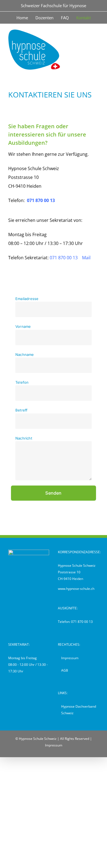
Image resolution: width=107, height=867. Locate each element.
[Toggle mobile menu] (96, 32)
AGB (64, 670)
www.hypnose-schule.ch (76, 588)
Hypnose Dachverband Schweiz (78, 709)
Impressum (69, 658)
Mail (86, 258)
